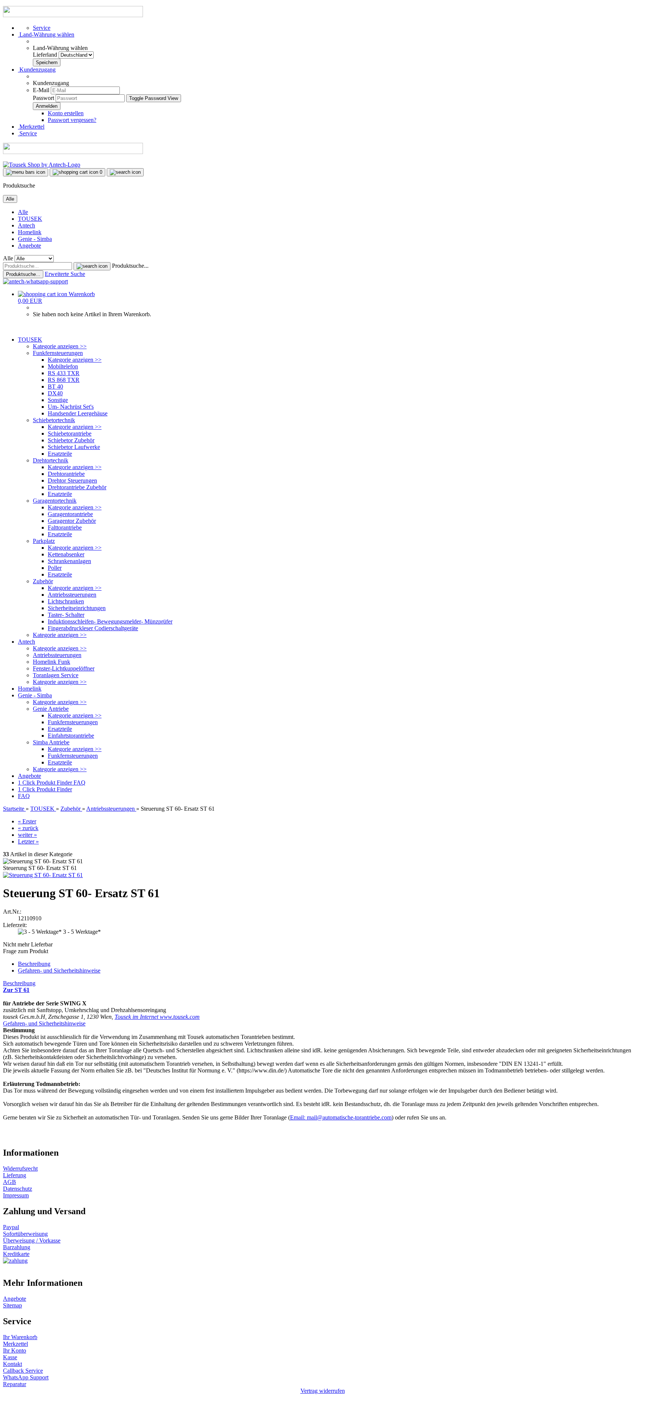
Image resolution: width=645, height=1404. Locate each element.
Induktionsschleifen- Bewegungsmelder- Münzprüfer (110, 621)
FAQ (79, 782)
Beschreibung (34, 964)
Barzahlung (16, 1247)
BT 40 (55, 386)
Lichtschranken (66, 601)
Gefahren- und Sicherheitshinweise (59, 970)
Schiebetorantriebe (69, 433)
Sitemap (12, 1305)
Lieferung (14, 1175)
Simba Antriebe (51, 742)
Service (41, 28)
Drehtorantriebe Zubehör (77, 487)
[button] (46, 34)
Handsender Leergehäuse (78, 413)
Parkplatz (44, 541)
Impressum (16, 1195)
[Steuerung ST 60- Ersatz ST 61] (43, 875)
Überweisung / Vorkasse (31, 1240)
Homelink (29, 232)
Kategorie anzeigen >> (60, 346)
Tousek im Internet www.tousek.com (157, 1017)
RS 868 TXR (64, 380)
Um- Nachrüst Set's (71, 406)
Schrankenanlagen (69, 561)
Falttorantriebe (65, 527)
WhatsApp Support (26, 1377)
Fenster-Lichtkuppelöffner (63, 668)
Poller (55, 568)
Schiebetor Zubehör (71, 440)
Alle (23, 212)
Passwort (43, 98)
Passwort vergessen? (72, 120)
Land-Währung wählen (60, 48)
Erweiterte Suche (65, 274)
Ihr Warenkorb (20, 1337)
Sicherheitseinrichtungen (77, 608)
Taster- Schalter (66, 615)
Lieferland (46, 54)
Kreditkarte (16, 1254)
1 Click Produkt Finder (46, 782)
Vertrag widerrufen (322, 1391)
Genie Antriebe (51, 709)
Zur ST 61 (16, 990)
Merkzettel (31, 126)
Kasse (10, 1357)
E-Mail (41, 90)
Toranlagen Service (55, 675)
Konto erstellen (66, 113)
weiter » (27, 835)
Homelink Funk (51, 662)
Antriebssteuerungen (72, 594)
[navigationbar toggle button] (25, 172)
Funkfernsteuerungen (58, 353)
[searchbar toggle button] (125, 172)
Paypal (11, 1227)
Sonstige (58, 400)
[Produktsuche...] (92, 266)
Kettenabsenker (66, 554)
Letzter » (28, 841)
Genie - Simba (35, 239)
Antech (26, 225)
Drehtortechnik (50, 460)
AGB (9, 1182)
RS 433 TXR (64, 373)
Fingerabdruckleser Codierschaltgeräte (93, 628)
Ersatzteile (60, 453)
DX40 (55, 393)
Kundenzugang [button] (37, 69)
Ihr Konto (14, 1350)
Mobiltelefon (63, 366)
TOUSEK (30, 219)
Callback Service (23, 1370)
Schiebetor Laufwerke (74, 447)
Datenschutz (17, 1188)
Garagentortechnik (55, 500)
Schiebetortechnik (54, 420)
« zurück (28, 828)
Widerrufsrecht (20, 1168)
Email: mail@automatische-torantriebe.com (341, 1117)
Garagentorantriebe (70, 514)
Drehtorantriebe (66, 474)
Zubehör (43, 581)
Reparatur (14, 1384)
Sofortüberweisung (25, 1234)
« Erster (27, 821)
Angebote (29, 245)
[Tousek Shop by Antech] (41, 164)
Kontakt (12, 1364)
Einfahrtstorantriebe (71, 735)
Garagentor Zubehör (72, 521)
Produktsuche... (130, 266)
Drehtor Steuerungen (72, 480)
